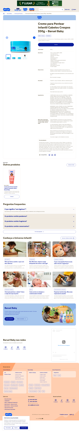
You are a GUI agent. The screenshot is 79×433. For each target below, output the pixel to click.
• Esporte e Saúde (18, 377)
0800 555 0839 (33, 399)
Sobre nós (67, 9)
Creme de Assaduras (33, 391)
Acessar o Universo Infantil (67, 238)
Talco (39, 391)
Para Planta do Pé (14, 385)
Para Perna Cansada (8, 391)
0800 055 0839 (33, 401)
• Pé (5, 372)
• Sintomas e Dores (18, 374)
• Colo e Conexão (42, 380)
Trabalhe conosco (64, 414)
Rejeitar (16, 427)
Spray (55, 375)
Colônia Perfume (38, 388)
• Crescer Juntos (42, 377)
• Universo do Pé (18, 372)
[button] (34, 37)
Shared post (62, 359)
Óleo (43, 391)
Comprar (56, 44)
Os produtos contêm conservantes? (17, 226)
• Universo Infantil (43, 372)
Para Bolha (21, 385)
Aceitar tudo (23, 427)
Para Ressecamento (13, 388)
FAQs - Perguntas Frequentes (11, 402)
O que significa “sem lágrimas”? (15, 209)
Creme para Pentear (18, 13)
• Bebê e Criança (32, 372)
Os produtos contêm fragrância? (16, 221)
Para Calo (6, 388)
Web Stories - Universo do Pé (11, 404)
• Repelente (56, 372)
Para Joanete (7, 385)
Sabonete (31, 388)
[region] (16, 423)
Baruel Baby (9, 13)
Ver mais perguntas (38, 231)
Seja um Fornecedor (9, 407)
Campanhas (7, 400)
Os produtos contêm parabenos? (16, 216)
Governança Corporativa (10, 409)
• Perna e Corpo (7, 374)
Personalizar (8, 427)
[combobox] (51, 9)
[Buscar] (62, 9)
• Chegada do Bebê (43, 374)
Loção (59, 375)
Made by (37, 418)
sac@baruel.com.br (34, 405)
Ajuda (74, 9)
